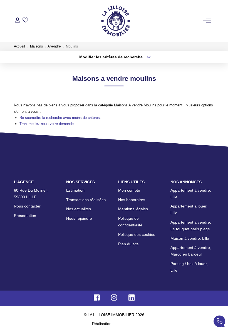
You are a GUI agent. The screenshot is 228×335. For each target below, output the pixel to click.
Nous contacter (27, 206)
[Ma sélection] (25, 20)
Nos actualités (78, 209)
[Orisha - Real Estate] (124, 323)
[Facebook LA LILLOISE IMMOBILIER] (96, 299)
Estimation (75, 190)
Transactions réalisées (86, 200)
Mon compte (129, 190)
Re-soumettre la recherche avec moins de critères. (60, 118)
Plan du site (128, 244)
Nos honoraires (131, 200)
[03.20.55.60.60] (219, 322)
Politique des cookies (136, 234)
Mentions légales (133, 209)
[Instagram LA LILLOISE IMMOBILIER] (114, 299)
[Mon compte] (17, 20)
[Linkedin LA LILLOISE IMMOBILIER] (131, 299)
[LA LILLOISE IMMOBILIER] (115, 21)
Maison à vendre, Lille (189, 238)
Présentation (25, 215)
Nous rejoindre (79, 218)
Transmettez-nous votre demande (46, 124)
